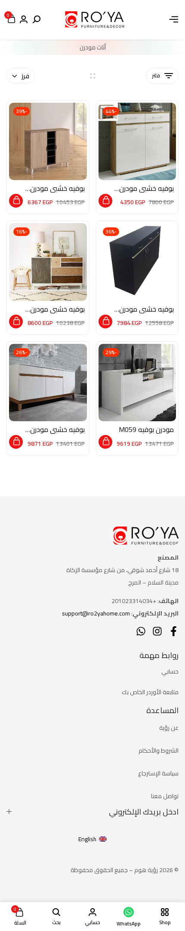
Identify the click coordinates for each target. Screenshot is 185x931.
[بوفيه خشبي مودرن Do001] (48, 142)
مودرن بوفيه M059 (146, 430)
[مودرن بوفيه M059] (137, 383)
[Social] (174, 631)
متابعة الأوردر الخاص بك (150, 692)
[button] (105, 201)
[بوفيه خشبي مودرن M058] (48, 383)
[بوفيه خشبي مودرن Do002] (137, 142)
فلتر (156, 75)
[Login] (23, 19)
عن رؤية (169, 727)
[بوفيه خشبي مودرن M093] (137, 262)
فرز (25, 76)
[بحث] (36, 19)
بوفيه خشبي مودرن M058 (57, 430)
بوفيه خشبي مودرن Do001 (57, 188)
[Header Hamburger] (174, 19)
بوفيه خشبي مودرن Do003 (57, 309)
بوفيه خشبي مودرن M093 (146, 309)
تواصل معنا (165, 796)
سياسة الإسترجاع (158, 773)
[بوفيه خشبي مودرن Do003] (48, 262)
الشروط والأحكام (159, 750)
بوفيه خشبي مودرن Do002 (146, 188)
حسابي (170, 671)
